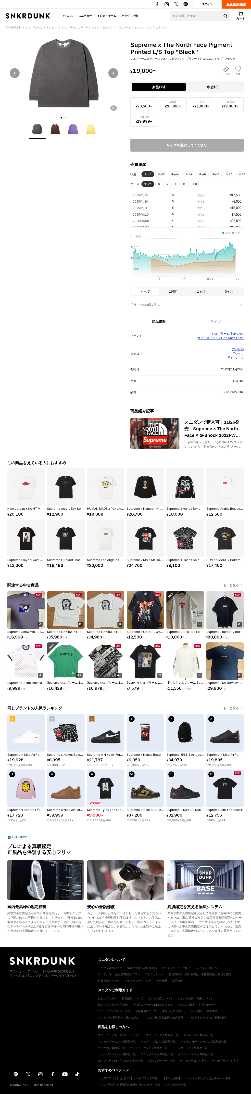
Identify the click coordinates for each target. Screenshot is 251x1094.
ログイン (207, 4)
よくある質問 (186, 1004)
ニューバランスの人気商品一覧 (117, 1054)
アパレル (67, 15)
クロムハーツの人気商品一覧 (195, 1054)
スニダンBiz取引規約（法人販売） (165, 1017)
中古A (189, 174)
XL (184, 184)
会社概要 (161, 980)
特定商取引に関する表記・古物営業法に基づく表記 (200, 974)
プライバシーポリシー (138, 980)
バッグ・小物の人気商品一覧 (158, 1041)
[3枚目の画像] (66, 117)
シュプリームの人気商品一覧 (190, 1047)
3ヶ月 (229, 291)
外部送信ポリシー (109, 980)
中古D (229, 174)
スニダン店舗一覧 (207, 967)
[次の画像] (113, 73)
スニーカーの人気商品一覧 (162, 1035)
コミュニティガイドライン (114, 1011)
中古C (216, 174)
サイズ (215, 322)
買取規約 (212, 1011)
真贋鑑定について (132, 998)
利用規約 (196, 1011)
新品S (161, 174)
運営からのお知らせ (174, 1011)
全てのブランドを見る (225, 1060)
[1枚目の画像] (61, 117)
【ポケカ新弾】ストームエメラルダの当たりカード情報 (196, 1078)
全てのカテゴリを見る (193, 1060)
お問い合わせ (207, 1004)
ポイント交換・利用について (195, 998)
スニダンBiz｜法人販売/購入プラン (119, 974)
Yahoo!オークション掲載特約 (208, 1017)
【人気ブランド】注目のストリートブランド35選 (128, 1078)
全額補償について (146, 1011)
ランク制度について (160, 998)
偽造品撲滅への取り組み (142, 967)
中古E (242, 174)
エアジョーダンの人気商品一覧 (149, 1047)
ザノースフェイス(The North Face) (221, 338)
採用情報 (177, 980)
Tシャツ (238, 353)
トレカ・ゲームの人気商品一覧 (117, 1041)
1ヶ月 (201, 291)
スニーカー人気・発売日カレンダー (119, 1035)
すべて (147, 174)
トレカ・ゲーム (106, 15)
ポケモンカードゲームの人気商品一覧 (203, 1041)
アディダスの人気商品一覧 (157, 1054)
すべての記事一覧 (176, 1084)
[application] (187, 259)
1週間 (173, 291)
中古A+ (175, 174)
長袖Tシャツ (235, 358)
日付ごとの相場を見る (145, 305)
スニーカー (85, 15)
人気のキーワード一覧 (161, 1060)
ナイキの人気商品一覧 (111, 1047)
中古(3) (213, 87)
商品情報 (159, 322)
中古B (202, 174)
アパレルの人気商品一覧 (198, 1035)
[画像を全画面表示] (64, 73)
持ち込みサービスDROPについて (153, 1004)
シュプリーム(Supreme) (228, 333)
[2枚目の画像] (64, 117)
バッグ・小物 (130, 15)
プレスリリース (154, 974)
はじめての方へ (107, 998)
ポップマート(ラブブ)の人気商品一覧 (120, 1060)
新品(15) (158, 87)
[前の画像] (15, 73)
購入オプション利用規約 (113, 1004)
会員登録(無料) (236, 4)
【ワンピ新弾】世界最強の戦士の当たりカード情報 (129, 1084)
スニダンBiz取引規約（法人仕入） (118, 1017)
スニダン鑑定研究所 (110, 967)
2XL (195, 184)
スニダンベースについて (176, 967)
